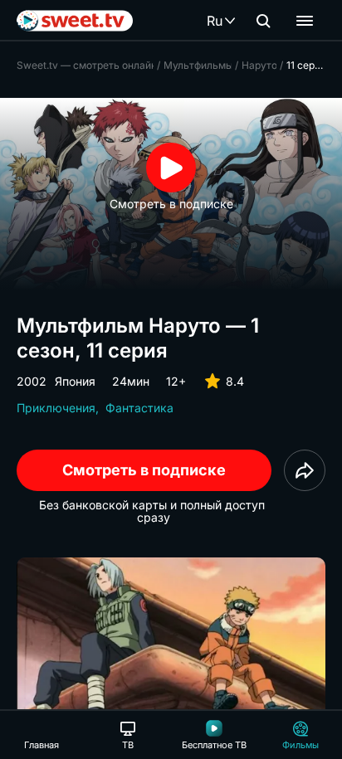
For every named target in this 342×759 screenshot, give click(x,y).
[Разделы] (304, 20)
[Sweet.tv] (75, 21)
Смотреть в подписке (144, 470)
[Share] (304, 470)
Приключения (56, 408)
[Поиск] (263, 20)
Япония (75, 381)
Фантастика (139, 408)
